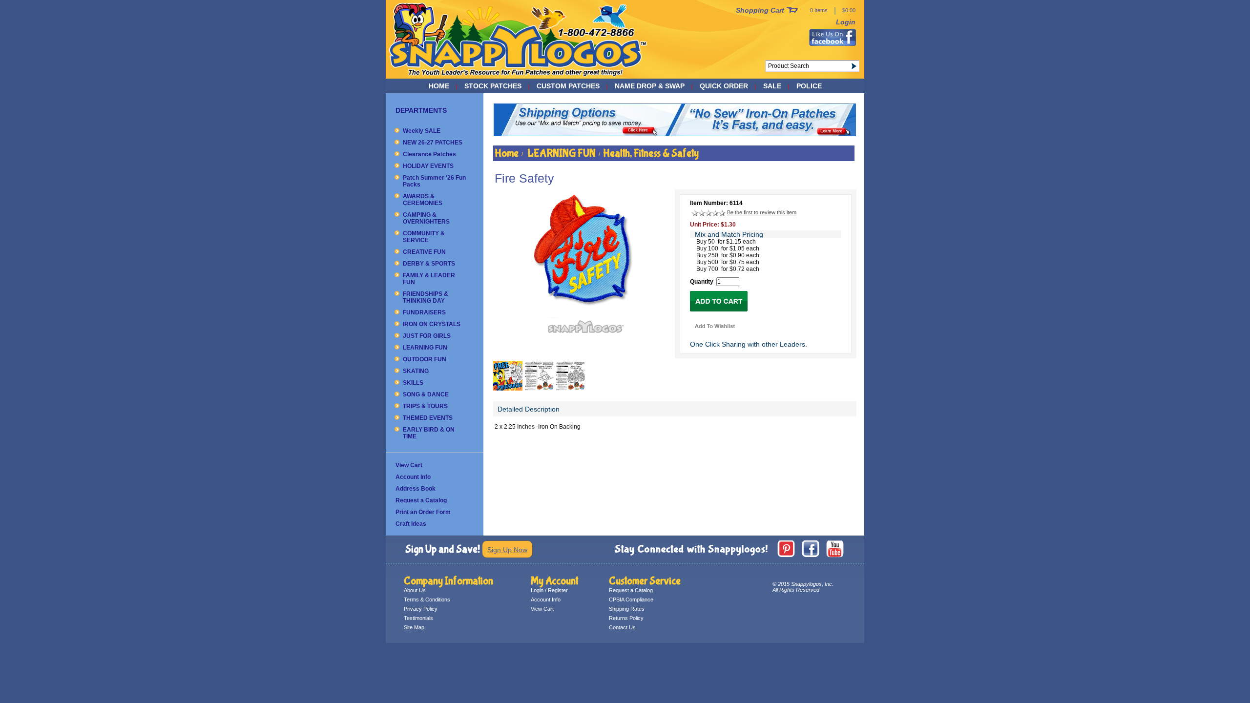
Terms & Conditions (427, 599)
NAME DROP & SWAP (650, 86)
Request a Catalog (421, 500)
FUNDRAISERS (424, 312)
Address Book (416, 488)
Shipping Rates (627, 609)
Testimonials (418, 618)
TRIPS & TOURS (425, 406)
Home (439, 86)
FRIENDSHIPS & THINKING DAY (425, 297)
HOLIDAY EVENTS (428, 166)
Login (845, 22)
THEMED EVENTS (428, 417)
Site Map (414, 627)
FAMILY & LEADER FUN (429, 279)
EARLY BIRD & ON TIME (429, 433)
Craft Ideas (411, 523)
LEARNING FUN (425, 347)
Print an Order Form (423, 512)
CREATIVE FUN (424, 251)
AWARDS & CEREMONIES (422, 200)
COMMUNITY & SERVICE (424, 237)
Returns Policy (626, 618)
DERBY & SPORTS (429, 263)
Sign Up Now (507, 550)
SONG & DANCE (426, 394)
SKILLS (413, 382)
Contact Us (622, 627)
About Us (415, 590)
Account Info (413, 477)
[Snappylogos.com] (518, 76)
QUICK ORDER (724, 86)
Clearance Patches (429, 154)
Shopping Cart (760, 10)
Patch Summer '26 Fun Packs (434, 181)
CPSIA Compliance (631, 599)
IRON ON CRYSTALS (431, 324)
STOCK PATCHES (492, 86)
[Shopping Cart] (792, 11)
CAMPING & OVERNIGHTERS (426, 218)
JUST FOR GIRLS (427, 335)
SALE (772, 86)
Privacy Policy (421, 609)
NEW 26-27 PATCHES (432, 142)
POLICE (809, 86)
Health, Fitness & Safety (651, 153)
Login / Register (549, 590)
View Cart (409, 465)
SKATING (416, 371)
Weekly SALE (421, 130)
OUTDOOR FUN (424, 359)
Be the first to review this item (761, 212)
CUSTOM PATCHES (568, 86)
